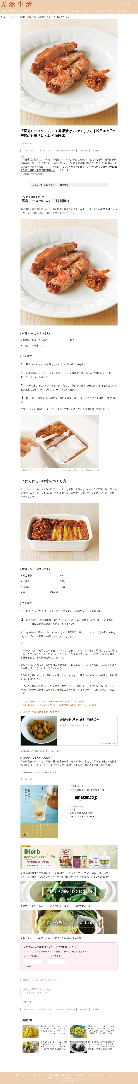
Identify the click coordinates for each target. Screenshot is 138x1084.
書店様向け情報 (52, 1075)
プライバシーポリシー (97, 1075)
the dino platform (72, 1081)
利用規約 (81, 1075)
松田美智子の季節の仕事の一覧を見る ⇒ (41, 712)
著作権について (36, 1075)
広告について (21, 1075)
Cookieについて (115, 1075)
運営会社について (68, 1075)
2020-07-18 (26, 143)
